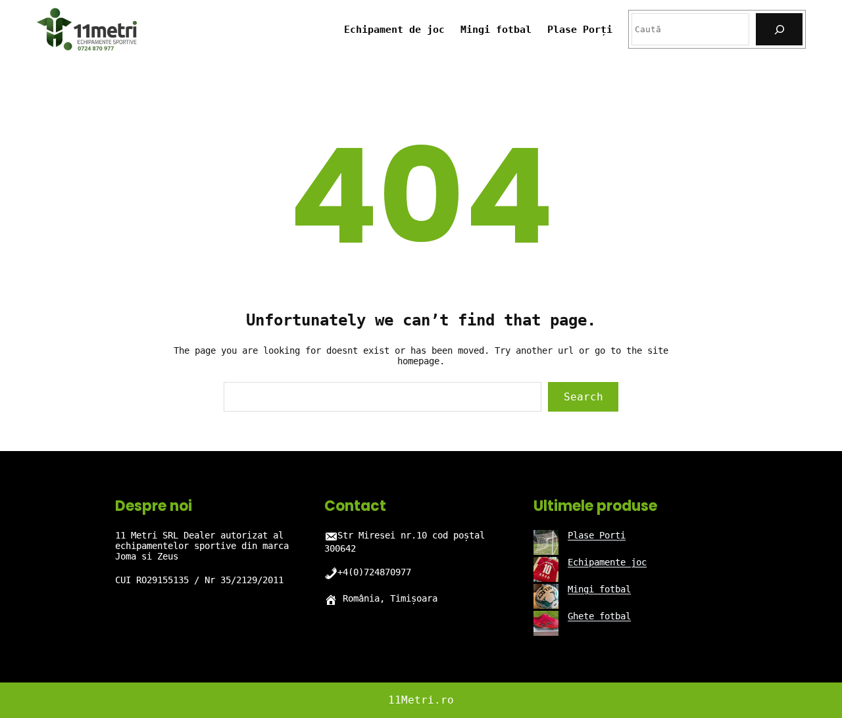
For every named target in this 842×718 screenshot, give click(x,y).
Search (583, 397)
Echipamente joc (607, 562)
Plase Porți (597, 535)
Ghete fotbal (599, 616)
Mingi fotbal (599, 589)
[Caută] (779, 29)
